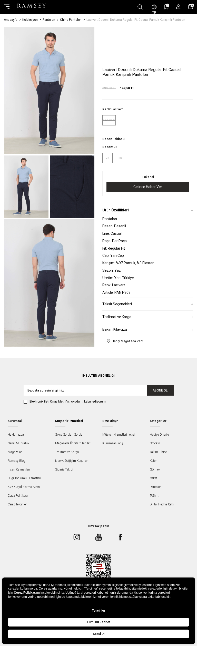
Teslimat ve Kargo (67, 452)
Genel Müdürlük (18, 443)
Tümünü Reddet (98, 622)
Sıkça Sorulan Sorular (69, 434)
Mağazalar (15, 452)
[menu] (6, 7)
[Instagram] (77, 537)
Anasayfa (10, 20)
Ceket (153, 478)
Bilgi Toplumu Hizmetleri (24, 478)
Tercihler (98, 610)
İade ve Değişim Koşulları (71, 461)
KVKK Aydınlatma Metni (24, 487)
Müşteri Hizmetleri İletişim (119, 434)
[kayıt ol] (178, 6)
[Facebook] (120, 537)
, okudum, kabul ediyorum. (67, 401)
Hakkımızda (16, 434)
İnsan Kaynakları (19, 469)
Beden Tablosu (113, 139)
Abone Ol (160, 390)
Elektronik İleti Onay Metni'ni (49, 401)
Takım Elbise (158, 452)
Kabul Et (98, 634)
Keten (153, 461)
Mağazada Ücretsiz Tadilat (73, 443)
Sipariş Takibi (64, 469)
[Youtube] (98, 537)
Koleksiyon (30, 20)
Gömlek (155, 469)
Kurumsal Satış (112, 443)
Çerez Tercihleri (17, 504)
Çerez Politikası (18, 495)
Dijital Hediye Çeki (162, 504)
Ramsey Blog (16, 461)
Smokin (155, 443)
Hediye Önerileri (160, 434)
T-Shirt (154, 495)
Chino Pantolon (71, 20)
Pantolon (49, 20)
